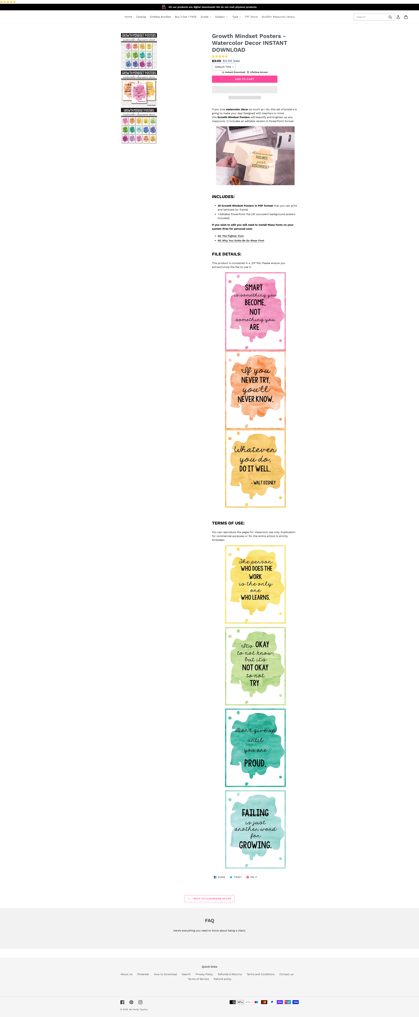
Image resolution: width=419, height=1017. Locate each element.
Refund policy (222, 979)
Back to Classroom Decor (212, 898)
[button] (8, 1)
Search (186, 974)
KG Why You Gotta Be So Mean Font (241, 240)
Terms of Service (198, 979)
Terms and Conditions (260, 974)
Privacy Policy (204, 974)
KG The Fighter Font (231, 235)
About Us (126, 974)
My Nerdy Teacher (138, 1009)
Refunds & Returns (230, 974)
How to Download (165, 974)
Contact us (286, 974)
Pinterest (143, 974)
